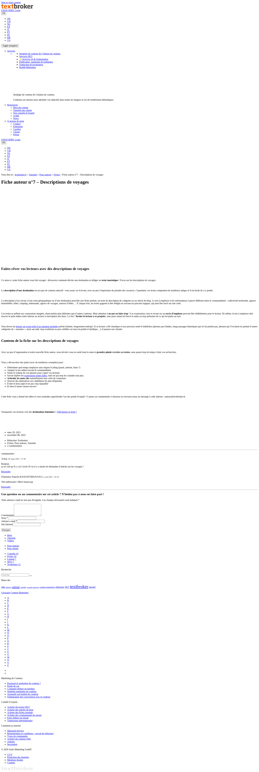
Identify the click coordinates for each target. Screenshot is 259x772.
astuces (9, 587)
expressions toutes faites (35, 375)
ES (8, 27)
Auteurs (11, 741)
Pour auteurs (45, 174)
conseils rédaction (33, 587)
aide (3, 587)
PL (8, 35)
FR (3, 13)
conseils (23, 587)
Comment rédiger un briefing (21, 688)
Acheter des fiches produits (20, 712)
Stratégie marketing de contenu (21, 691)
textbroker (79, 586)
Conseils (12, 553)
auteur (16, 587)
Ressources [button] (12, 105)
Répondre (5, 471)
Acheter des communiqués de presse (24, 715)
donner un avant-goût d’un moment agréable (37, 326)
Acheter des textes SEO (18, 707)
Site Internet (7, 524)
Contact (17, 124)
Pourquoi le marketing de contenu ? (24, 683)
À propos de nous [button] (15, 121)
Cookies (11, 762)
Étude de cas (13, 686)
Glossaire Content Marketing (14, 592)
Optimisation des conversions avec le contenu (28, 697)
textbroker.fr (20, 174)
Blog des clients (20, 107)
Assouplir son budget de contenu (22, 694)
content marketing (47, 587)
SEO (10, 561)
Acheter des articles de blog (20, 709)
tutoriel (92, 587)
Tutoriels (33, 174)
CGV (9, 754)
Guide (16, 115)
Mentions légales (15, 760)
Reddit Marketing (27, 67)
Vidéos (10, 540)
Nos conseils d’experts (23, 113)
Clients (16, 132)
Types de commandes (17, 736)
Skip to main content (11, 2)
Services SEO (25, 56)
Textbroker (14, 564)
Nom (3, 518)
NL (8, 24)
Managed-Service (15, 731)
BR (8, 37)
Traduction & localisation (31, 64)
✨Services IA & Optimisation (33, 59)
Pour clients (12, 548)
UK (9, 21)
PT (8, 32)
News (16, 118)
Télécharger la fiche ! (67, 412)
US (8, 40)
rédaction (59, 587)
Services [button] (11, 51)
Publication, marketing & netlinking (36, 62)
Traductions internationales (20, 720)
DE (8, 18)
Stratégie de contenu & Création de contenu (39, 53)
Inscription (12, 744)
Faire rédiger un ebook (18, 718)
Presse (16, 134)
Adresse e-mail (8, 521)
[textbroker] (17, 7)
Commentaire (7, 515)
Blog (9, 535)
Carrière (17, 129)
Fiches (57, 174)
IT (8, 29)
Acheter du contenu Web (19, 739)
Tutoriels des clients (22, 110)
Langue (11, 559)
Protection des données (18, 757)
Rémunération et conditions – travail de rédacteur (30, 733)
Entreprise (18, 126)
